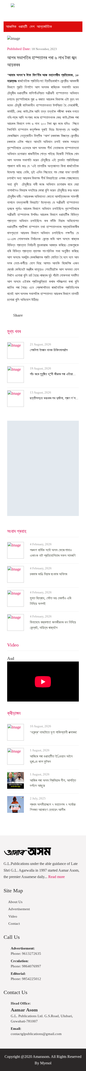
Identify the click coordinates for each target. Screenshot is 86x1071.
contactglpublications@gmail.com (36, 1031)
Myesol (45, 1063)
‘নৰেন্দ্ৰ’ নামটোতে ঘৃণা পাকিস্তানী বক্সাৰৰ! (53, 732)
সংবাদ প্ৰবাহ (16, 531)
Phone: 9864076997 (26, 963)
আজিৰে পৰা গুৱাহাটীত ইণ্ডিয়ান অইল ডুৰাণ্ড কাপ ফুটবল (51, 759)
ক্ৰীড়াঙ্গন (14, 713)
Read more (56, 877)
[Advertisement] (43, 468)
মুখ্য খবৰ (14, 331)
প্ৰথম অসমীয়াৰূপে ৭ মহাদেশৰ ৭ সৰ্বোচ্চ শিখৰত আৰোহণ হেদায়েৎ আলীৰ (53, 807)
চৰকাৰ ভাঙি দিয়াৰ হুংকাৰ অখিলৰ (48, 574)
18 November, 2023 (44, 49)
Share (18, 315)
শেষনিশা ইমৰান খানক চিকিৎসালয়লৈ (49, 350)
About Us (14, 902)
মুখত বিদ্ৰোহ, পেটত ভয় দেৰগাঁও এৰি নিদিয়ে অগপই (50, 601)
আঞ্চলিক (11, 27)
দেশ (32, 27)
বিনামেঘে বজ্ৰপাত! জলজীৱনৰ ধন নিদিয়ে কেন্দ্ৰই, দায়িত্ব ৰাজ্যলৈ (53, 625)
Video (13, 644)
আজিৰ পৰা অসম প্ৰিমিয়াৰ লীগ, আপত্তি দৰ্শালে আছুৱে (53, 783)
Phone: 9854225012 (26, 976)
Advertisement (18, 909)
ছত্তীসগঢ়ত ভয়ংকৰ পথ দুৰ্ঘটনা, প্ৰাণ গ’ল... (54, 398)
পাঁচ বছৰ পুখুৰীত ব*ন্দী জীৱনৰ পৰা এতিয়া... (53, 374)
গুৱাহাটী (23, 27)
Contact (13, 923)
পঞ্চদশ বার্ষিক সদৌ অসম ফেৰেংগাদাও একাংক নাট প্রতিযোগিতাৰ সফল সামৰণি (52, 552)
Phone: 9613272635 (26, 951)
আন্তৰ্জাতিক (44, 27)
